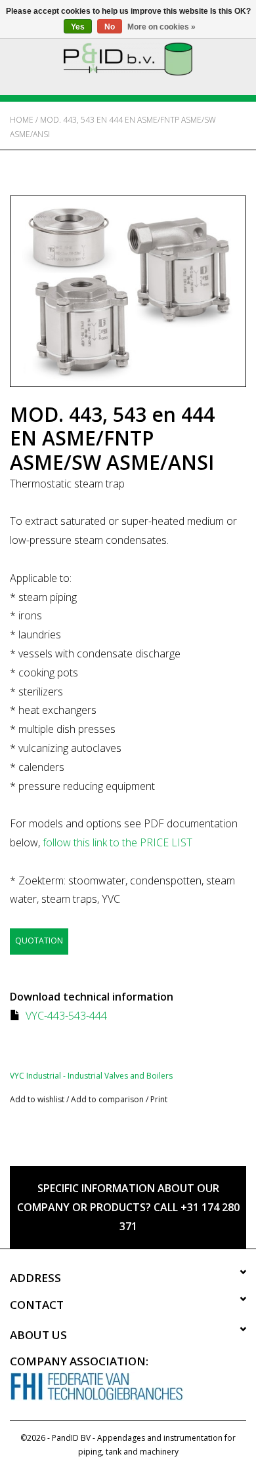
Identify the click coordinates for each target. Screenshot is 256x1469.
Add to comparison (108, 1099)
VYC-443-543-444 (66, 1015)
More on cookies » (161, 26)
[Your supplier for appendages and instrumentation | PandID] (128, 58)
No (109, 26)
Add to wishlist (37, 1099)
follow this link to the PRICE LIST (117, 842)
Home (21, 119)
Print (158, 1099)
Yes (78, 26)
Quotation (39, 940)
